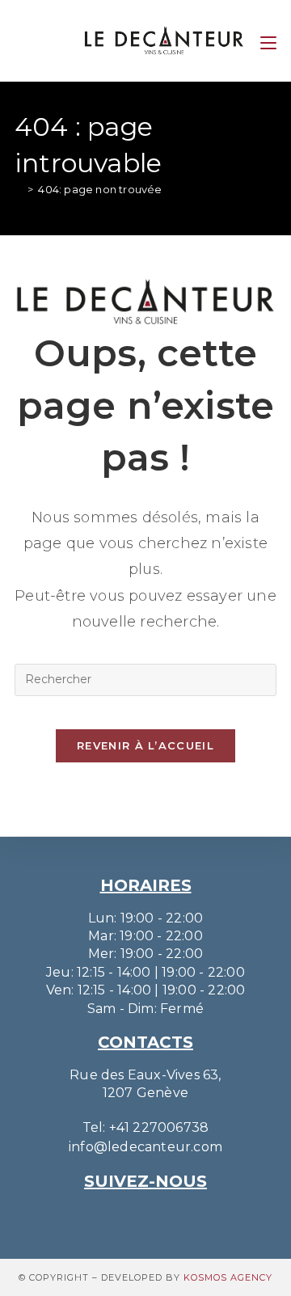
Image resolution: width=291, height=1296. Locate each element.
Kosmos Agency (227, 1277)
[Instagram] (122, 1215)
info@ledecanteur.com (145, 1147)
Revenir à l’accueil (145, 745)
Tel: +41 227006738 (145, 1127)
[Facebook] (168, 1215)
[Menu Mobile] (268, 40)
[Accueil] (19, 189)
